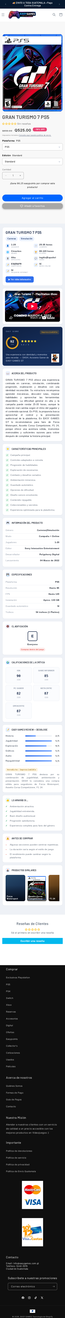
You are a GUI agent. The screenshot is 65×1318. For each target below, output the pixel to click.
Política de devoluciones (19, 1151)
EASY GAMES (26, 1317)
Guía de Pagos (14, 1099)
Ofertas (10, 1032)
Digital (9, 1025)
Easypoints (12, 1039)
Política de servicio (16, 1157)
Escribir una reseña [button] (32, 940)
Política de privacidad (17, 1164)
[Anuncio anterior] (5, 4)
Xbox (9, 1005)
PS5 (8, 984)
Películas (10, 1066)
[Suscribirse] (53, 1286)
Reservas (11, 1011)
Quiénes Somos (14, 1086)
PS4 (8, 991)
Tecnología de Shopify (43, 1317)
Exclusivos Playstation (18, 977)
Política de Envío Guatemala (21, 1171)
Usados (10, 1059)
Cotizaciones (13, 1052)
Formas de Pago (14, 1092)
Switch (9, 998)
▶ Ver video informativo (19, 279)
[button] (54, 14)
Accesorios (12, 1018)
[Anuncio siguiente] (59, 4)
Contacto (11, 1106)
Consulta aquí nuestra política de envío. (35, 135)
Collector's (12, 1046)
